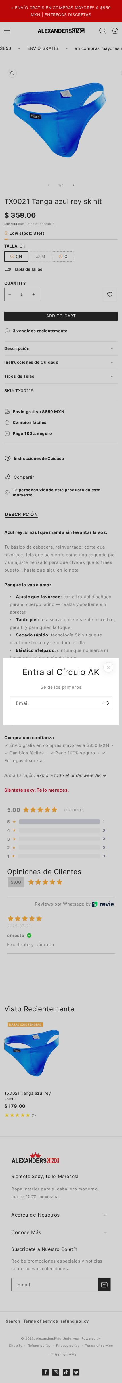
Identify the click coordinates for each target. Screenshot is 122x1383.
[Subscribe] (105, 703)
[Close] (108, 667)
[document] (61, 691)
